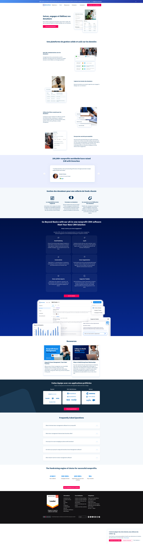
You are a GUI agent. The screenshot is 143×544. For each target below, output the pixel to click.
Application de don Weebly (93, 503)
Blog (64, 501)
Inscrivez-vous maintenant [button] (94, 5)
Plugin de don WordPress (93, 498)
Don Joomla (90, 506)
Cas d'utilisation (79, 495)
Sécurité (65, 508)
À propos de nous (67, 499)
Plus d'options (136, 540)
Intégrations (91, 495)
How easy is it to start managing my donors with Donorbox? (60, 441)
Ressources (66, 5)
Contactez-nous (67, 498)
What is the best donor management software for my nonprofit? (61, 425)
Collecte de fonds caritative (81, 506)
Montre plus (126, 537)
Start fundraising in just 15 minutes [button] (71, 487)
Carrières (65, 502)
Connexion (82, 5)
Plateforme (54, 5)
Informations (67, 495)
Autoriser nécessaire (127, 540)
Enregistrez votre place (97, 1)
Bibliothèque (66, 511)
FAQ (64, 503)
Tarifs (60, 5)
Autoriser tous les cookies (115, 540)
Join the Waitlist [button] (71, 296)
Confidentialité (67, 506)
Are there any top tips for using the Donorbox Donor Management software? (64, 449)
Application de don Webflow (94, 505)
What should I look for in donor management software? (59, 457)
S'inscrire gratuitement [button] (50, 26)
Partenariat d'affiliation (68, 509)
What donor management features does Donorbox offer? (59, 433)
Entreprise (74, 5)
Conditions (66, 505)
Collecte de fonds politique (80, 498)
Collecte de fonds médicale (81, 499)
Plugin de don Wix (92, 502)
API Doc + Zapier (91, 508)
